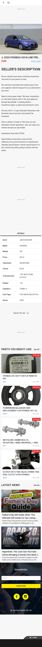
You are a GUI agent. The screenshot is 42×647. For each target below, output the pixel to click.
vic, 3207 (37, 61)
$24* (4, 446)
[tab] (20, 233)
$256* (5, 478)
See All (36, 349)
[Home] (21, 604)
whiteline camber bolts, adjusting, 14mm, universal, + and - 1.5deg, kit (21, 442)
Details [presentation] (20, 233)
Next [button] (40, 39)
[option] (21, 39)
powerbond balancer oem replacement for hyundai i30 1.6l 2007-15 (20, 410)
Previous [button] (1, 39)
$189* (5, 414)
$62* (4, 382)
